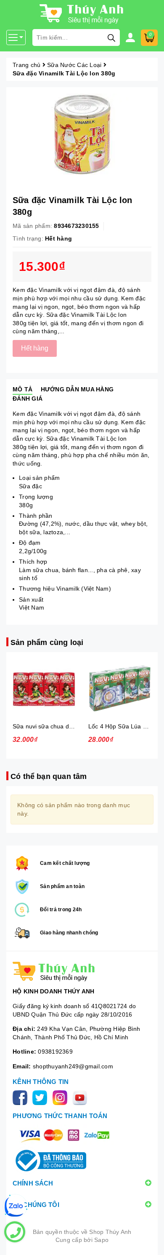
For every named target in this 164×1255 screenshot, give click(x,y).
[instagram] (62, 1097)
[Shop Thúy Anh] (82, 971)
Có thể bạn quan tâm (49, 776)
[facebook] (22, 1097)
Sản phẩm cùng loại (47, 642)
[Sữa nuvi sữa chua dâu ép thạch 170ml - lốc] (44, 688)
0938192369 (55, 1051)
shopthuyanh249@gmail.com (73, 1066)
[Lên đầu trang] (149, 1240)
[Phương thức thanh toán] (64, 1135)
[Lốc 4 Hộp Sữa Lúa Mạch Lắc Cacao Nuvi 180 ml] (119, 688)
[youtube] (81, 1097)
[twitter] (41, 1097)
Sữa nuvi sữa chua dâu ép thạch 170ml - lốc (73, 726)
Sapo (101, 1239)
